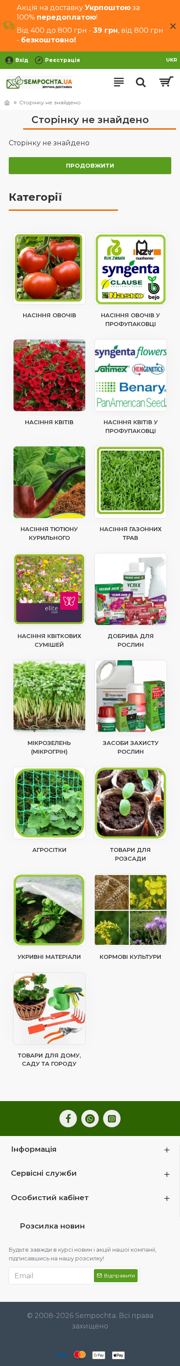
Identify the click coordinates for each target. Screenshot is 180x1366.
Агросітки (49, 849)
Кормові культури (130, 956)
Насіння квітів (49, 422)
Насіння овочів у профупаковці (130, 319)
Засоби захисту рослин (131, 747)
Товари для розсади (130, 854)
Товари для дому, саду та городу (49, 1059)
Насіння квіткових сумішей (49, 640)
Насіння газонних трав (131, 533)
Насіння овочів (49, 315)
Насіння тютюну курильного (49, 533)
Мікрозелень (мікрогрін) (49, 747)
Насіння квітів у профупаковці (131, 426)
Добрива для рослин (130, 640)
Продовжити (90, 165)
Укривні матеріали (49, 956)
